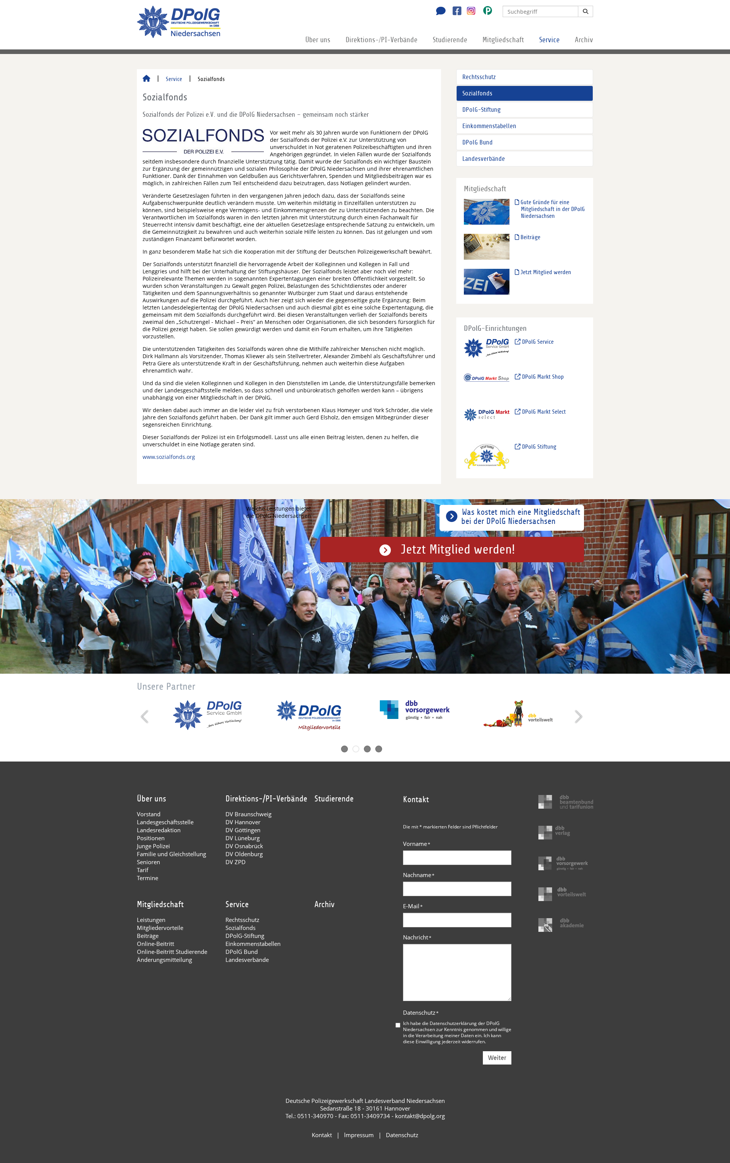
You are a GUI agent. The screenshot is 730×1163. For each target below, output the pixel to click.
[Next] (577, 716)
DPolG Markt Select (543, 411)
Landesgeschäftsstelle (165, 822)
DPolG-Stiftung (481, 109)
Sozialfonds (477, 93)
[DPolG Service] (486, 351)
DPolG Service (537, 341)
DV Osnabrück (244, 846)
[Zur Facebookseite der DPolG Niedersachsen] (454, 12)
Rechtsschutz (479, 77)
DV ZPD (235, 862)
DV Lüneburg (242, 838)
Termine (147, 878)
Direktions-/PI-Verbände (381, 40)
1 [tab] (344, 749)
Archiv (584, 40)
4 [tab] (378, 749)
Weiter (497, 1057)
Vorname (416, 843)
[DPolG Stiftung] (486, 456)
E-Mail (413, 906)
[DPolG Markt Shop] (486, 386)
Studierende (450, 40)
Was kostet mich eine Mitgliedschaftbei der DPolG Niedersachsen (520, 517)
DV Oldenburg (244, 854)
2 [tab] (355, 749)
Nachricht (417, 937)
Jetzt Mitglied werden (545, 272)
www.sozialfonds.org (169, 456)
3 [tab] (367, 749)
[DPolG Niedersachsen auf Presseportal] (484, 12)
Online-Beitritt (155, 943)
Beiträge (529, 237)
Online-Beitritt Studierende (172, 951)
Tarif (142, 870)
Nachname (419, 875)
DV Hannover (242, 822)
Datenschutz (421, 1012)
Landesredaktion (159, 830)
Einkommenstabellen (489, 126)
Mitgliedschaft (503, 40)
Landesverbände (483, 158)
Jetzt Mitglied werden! (458, 550)
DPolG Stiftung (538, 446)
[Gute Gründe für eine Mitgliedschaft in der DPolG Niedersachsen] (486, 211)
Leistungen (151, 919)
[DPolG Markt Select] (486, 421)
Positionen (151, 838)
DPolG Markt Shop (542, 376)
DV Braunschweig (248, 814)
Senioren (148, 862)
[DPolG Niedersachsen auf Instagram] (468, 11)
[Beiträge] (486, 246)
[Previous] (145, 716)
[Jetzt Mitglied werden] (486, 281)
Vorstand (148, 814)
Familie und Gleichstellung (171, 854)
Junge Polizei (153, 846)
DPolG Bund (477, 142)
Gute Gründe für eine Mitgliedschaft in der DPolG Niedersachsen (552, 209)
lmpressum (359, 1135)
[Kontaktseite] (438, 12)
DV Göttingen (242, 830)
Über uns (317, 40)
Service (549, 40)
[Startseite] (146, 79)
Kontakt (322, 1135)
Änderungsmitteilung (164, 959)
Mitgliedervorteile (160, 927)
